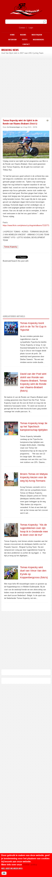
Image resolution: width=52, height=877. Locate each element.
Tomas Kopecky (10, 247)
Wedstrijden (37, 34)
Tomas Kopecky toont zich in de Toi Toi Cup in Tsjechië (33, 326)
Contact (22, 28)
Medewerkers (38, 39)
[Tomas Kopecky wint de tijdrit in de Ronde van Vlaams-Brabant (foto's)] (26, 157)
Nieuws (23, 34)
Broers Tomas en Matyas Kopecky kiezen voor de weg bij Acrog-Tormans (34, 477)
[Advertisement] (26, 88)
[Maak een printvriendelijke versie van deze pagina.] (47, 120)
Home (12, 34)
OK (4, 873)
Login (31, 28)
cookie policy (29, 864)
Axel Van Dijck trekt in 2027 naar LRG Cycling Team (22, 53)
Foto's (24, 39)
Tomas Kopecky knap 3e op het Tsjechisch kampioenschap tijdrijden (34, 426)
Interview (12, 39)
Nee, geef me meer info (11, 868)
